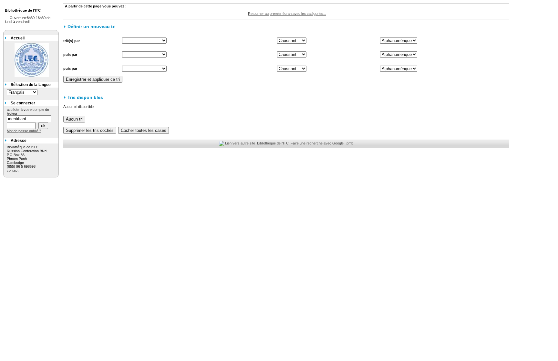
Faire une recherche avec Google (317, 143)
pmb (349, 143)
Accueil (18, 38)
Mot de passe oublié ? (24, 131)
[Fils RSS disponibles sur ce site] (221, 143)
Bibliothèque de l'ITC (273, 143)
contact (12, 170)
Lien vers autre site (240, 143)
